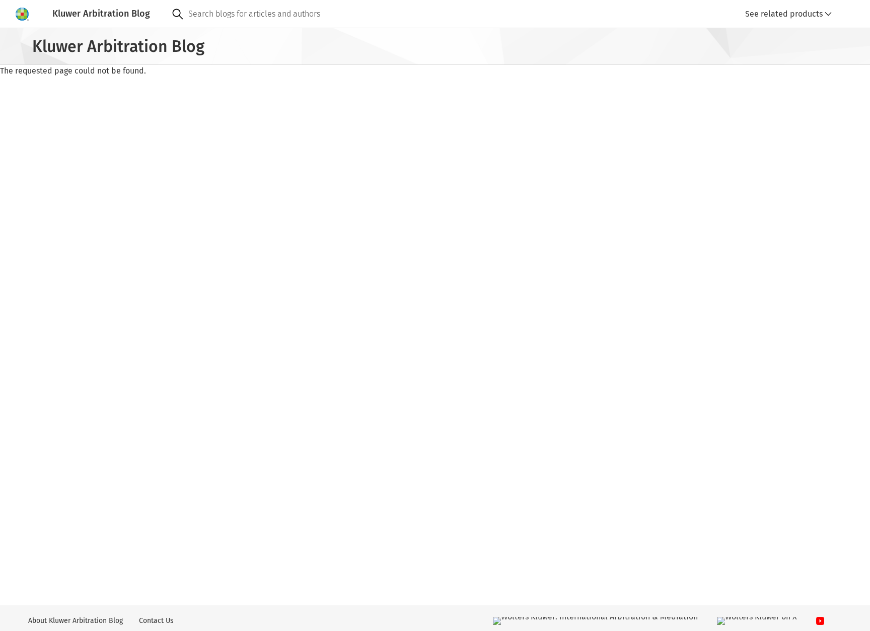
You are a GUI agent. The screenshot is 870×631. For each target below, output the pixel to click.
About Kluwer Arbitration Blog (75, 620)
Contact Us (156, 620)
